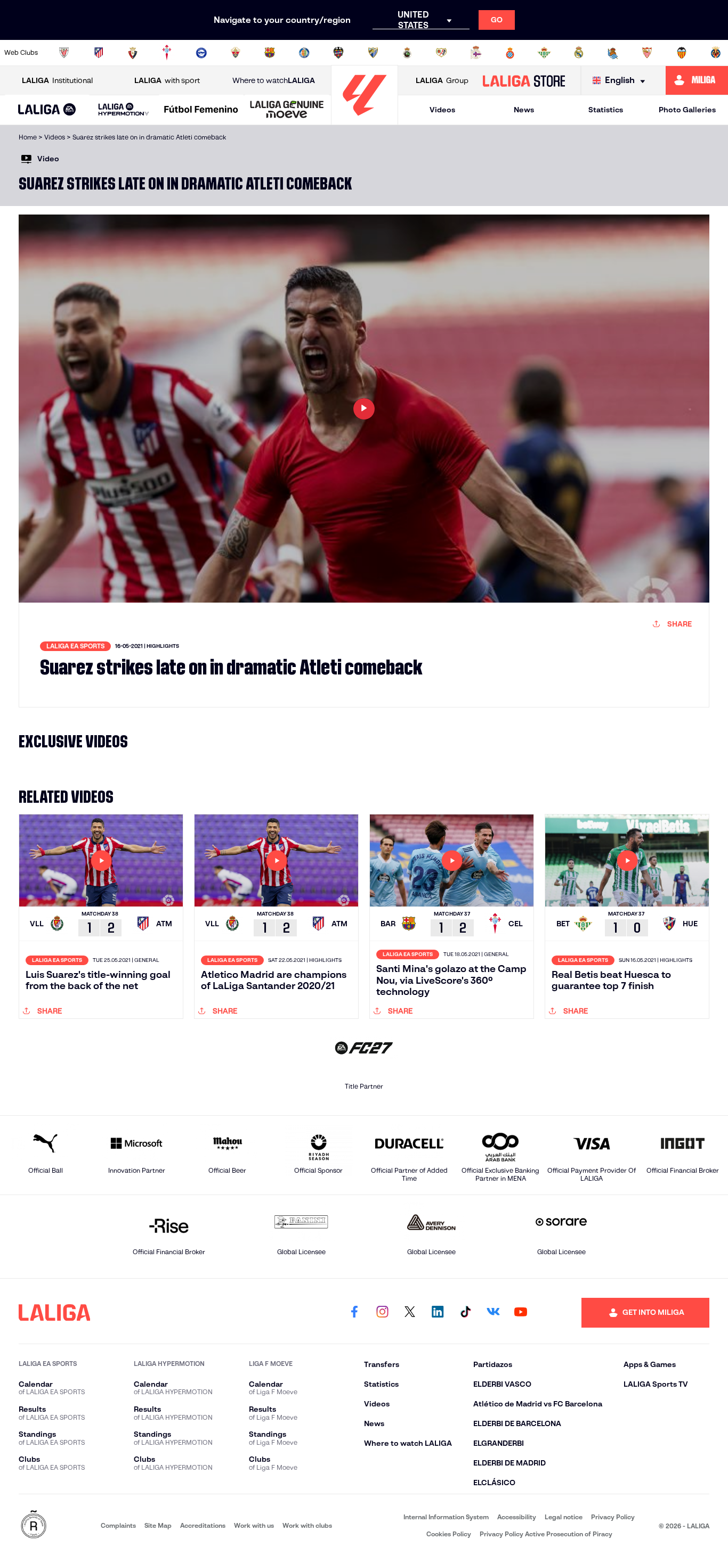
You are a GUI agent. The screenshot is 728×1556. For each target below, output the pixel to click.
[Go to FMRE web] (33, 1525)
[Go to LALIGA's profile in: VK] (493, 1312)
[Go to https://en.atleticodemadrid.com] (99, 53)
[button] (47, 110)
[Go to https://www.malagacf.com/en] (373, 53)
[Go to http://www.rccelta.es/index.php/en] (167, 53)
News (524, 109)
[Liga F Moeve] (201, 110)
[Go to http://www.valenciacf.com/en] (682, 53)
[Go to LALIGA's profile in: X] (409, 1312)
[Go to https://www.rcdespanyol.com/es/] (510, 53)
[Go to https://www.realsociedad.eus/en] (613, 53)
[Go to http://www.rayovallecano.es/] (441, 53)
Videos (442, 109)
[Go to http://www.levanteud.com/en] (338, 53)
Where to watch (273, 80)
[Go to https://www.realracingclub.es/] (407, 53)
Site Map (158, 1525)
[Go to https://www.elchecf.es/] (236, 53)
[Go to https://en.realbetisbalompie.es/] (544, 53)
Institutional (57, 80)
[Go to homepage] (364, 120)
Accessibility (516, 1516)
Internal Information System (446, 1516)
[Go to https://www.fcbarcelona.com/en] (270, 53)
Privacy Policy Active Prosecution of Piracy (546, 1533)
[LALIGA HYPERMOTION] (124, 110)
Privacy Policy (613, 1516)
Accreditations (202, 1525)
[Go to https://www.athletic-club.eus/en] (64, 53)
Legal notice (564, 1516)
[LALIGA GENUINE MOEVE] (287, 110)
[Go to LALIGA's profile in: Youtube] (520, 1312)
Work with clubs (307, 1525)
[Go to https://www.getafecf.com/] (304, 53)
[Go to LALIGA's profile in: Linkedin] (437, 1312)
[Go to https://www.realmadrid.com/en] (579, 53)
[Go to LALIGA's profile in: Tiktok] (465, 1312)
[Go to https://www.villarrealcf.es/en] (716, 53)
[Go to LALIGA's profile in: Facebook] (354, 1312)
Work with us (254, 1525)
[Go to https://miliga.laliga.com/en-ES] (697, 80)
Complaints (118, 1525)
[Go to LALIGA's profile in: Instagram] (382, 1312)
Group (442, 80)
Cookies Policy (448, 1533)
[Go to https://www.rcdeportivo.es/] (476, 53)
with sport (167, 80)
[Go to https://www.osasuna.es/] (133, 53)
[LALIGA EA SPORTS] (47, 110)
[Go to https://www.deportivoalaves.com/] (201, 53)
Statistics (605, 109)
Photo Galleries (687, 109)
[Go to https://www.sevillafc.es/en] (647, 53)
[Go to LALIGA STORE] (523, 80)
